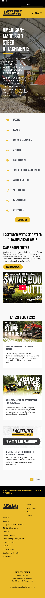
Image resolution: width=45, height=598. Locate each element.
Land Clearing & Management (26, 170)
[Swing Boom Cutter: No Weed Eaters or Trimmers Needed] (22, 385)
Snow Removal (19, 200)
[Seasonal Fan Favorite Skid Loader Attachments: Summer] (22, 437)
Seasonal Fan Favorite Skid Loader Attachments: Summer (20, 453)
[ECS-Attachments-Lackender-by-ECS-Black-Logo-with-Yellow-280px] (12, 10)
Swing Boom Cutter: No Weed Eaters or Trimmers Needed (21, 401)
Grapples (17, 150)
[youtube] (3, 1)
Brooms (16, 120)
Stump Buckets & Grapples (22, 578)
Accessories (18, 210)
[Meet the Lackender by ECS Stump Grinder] (22, 331)
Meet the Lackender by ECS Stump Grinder (19, 348)
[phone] (7, 1)
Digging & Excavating (22, 140)
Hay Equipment (19, 160)
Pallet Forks (19, 190)
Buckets (16, 130)
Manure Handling (21, 180)
